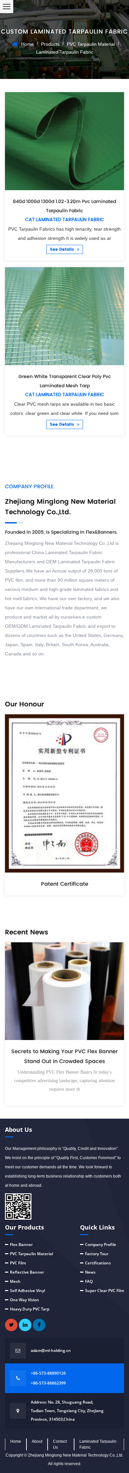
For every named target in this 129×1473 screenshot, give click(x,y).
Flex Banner (21, 1244)
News (90, 1272)
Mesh (15, 1281)
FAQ (89, 1281)
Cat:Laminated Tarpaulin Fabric (64, 219)
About (37, 1441)
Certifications (98, 1263)
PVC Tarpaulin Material (91, 44)
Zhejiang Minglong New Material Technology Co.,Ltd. (75, 1455)
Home (27, 44)
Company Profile (100, 1244)
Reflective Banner (27, 1272)
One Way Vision (24, 1300)
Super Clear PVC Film (104, 1290)
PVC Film (18, 1263)
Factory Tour (96, 1254)
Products (50, 44)
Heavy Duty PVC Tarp (29, 1309)
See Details (62, 249)
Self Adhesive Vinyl (27, 1290)
